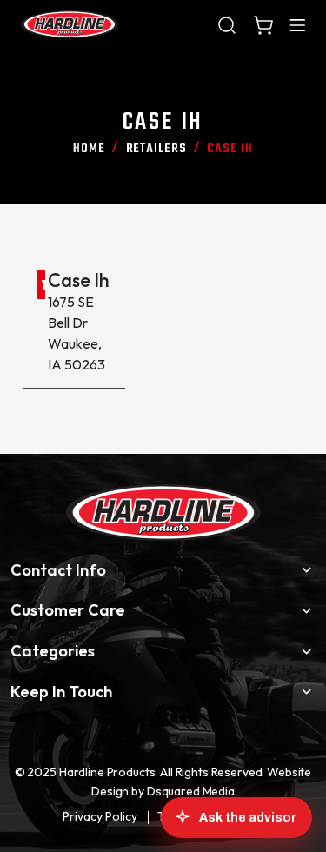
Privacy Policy (100, 816)
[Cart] (263, 24)
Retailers (156, 148)
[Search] (226, 24)
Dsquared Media (191, 791)
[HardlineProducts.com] (69, 24)
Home (89, 148)
